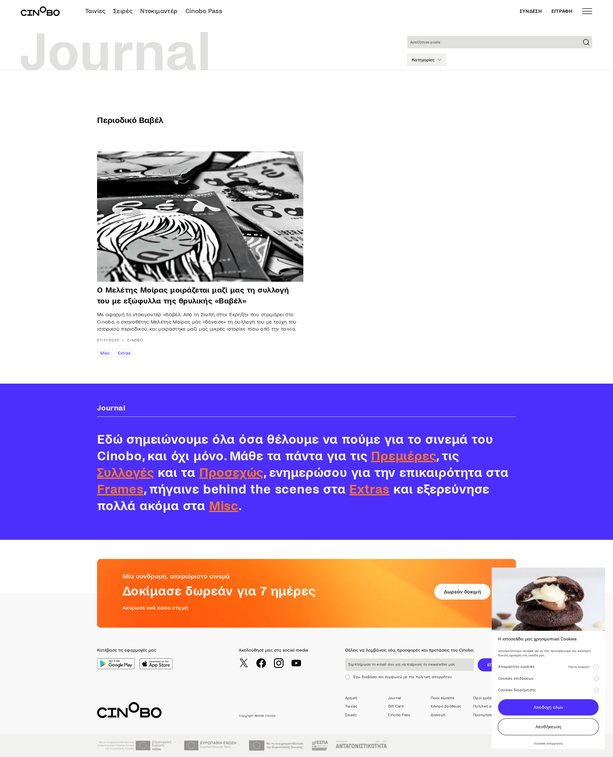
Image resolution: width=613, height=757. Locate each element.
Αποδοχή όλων (548, 707)
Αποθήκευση (548, 726)
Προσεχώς (231, 472)
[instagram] (279, 663)
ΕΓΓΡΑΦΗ (561, 11)
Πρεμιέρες (403, 456)
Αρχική (351, 698)
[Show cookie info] (596, 667)
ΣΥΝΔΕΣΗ (531, 11)
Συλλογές (125, 472)
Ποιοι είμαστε (443, 698)
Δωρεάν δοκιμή (462, 591)
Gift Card (396, 706)
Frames (120, 489)
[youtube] (296, 663)
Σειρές (122, 11)
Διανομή (438, 715)
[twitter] (243, 663)
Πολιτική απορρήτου (491, 706)
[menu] (587, 11)
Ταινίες (95, 11)
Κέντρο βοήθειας (446, 706)
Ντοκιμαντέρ (159, 11)
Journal (394, 698)
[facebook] (261, 663)
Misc (105, 353)
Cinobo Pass (203, 11)
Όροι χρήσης (484, 698)
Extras (124, 353)
